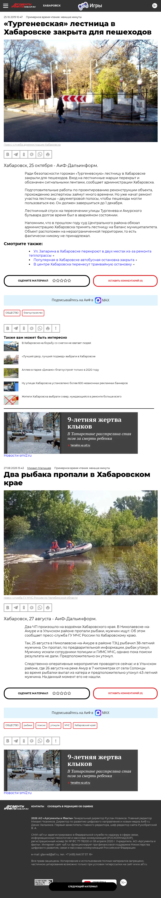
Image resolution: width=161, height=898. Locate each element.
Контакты (37, 806)
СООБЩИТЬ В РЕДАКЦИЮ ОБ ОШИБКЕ (70, 806)
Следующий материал (82, 886)
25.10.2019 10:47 (13, 17)
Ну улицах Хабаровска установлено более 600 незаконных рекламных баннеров (75, 383)
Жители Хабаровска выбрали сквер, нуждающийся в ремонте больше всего (72, 396)
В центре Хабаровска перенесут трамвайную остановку (83, 264)
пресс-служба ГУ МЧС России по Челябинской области (41, 597)
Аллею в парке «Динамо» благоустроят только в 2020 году (60, 369)
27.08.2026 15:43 (14, 468)
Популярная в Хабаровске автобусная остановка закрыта (84, 260)
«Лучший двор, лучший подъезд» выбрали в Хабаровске (58, 356)
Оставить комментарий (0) (125, 280)
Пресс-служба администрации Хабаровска (32, 144)
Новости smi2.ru (18, 455)
